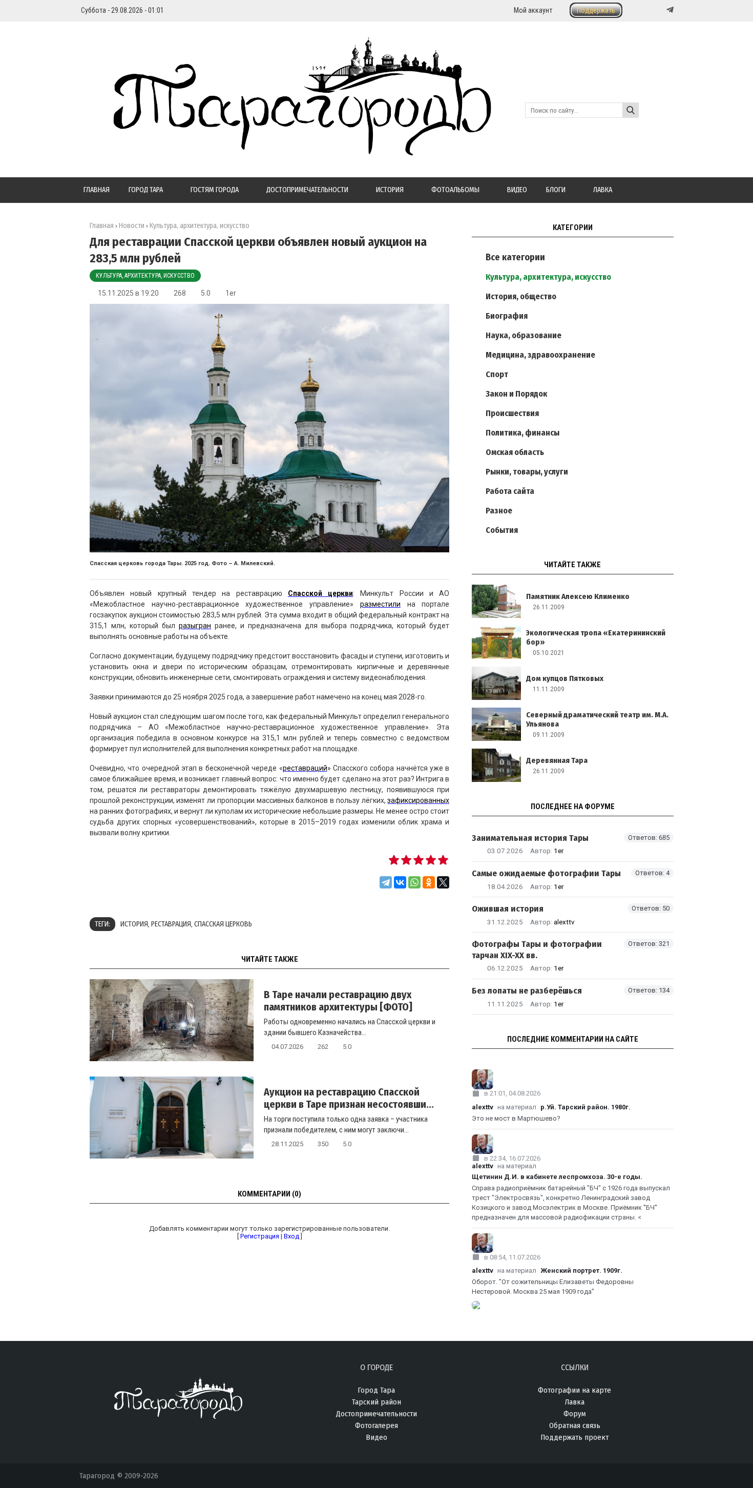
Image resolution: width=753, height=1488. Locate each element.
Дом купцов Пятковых (564, 678)
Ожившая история (507, 908)
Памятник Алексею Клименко (578, 596)
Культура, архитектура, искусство (145, 275)
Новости (131, 225)
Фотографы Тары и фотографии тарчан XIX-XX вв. (537, 949)
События (502, 530)
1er (230, 293)
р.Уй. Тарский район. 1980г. (585, 1107)
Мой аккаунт (533, 10)
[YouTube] (659, 10)
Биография (507, 316)
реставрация (171, 924)
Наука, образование (523, 335)
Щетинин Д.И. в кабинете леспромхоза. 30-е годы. (557, 1177)
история (134, 924)
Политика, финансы (522, 433)
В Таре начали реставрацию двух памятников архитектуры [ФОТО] (338, 1000)
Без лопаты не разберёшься (527, 990)
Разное (499, 510)
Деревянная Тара (557, 760)
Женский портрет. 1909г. (581, 1270)
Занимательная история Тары (530, 838)
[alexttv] (573, 1079)
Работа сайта (510, 491)
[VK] (649, 10)
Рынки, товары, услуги (527, 472)
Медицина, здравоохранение (540, 355)
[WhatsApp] (414, 882)
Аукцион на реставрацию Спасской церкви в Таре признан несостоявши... (349, 1098)
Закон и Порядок (516, 394)
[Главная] (285, 149)
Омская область (515, 452)
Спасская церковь (223, 924)
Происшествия (512, 413)
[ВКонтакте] (400, 882)
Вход (291, 1236)
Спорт (497, 374)
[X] (443, 882)
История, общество (521, 296)
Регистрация (259, 1236)
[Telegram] (669, 10)
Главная (102, 225)
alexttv (564, 922)
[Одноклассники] (429, 882)
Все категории (515, 257)
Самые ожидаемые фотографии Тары (546, 873)
